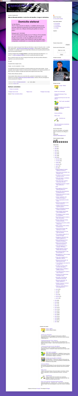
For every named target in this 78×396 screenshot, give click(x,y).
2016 (56, 305)
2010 (56, 316)
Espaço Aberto (20, 5)
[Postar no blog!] (31, 82)
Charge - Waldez (62, 85)
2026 (56, 146)
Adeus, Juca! (57, 115)
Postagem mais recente (13, 91)
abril (57, 292)
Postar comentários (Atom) (17, 93)
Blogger (48, 388)
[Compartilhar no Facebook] (33, 82)
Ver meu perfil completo (58, 18)
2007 (56, 321)
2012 (56, 312)
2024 (56, 150)
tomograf (38, 388)
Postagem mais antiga (45, 91)
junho (57, 289)
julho (57, 167)
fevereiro (57, 296)
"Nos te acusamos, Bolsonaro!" (61, 59)
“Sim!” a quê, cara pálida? (64, 101)
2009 (56, 318)
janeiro (57, 298)
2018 (56, 302)
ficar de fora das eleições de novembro (25, 48)
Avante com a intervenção (59, 91)
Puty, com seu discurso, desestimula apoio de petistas (52, 381)
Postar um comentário (14, 89)
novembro (58, 160)
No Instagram (57, 24)
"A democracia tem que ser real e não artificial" (50, 346)
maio (57, 291)
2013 (56, 311)
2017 (56, 303)
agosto (57, 166)
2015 (56, 307)
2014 (56, 309)
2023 (56, 152)
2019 (56, 300)
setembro (58, 164)
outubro (57, 162)
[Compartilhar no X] (32, 82)
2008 (56, 319)
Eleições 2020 (16, 83)
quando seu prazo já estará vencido (26, 77)
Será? (57, 186)
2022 (56, 153)
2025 (56, 148)
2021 (56, 155)
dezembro (58, 158)
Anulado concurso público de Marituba (53, 358)
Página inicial (29, 91)
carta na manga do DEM (18, 55)
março (57, 294)
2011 (56, 314)
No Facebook (57, 23)
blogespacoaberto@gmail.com (59, 135)
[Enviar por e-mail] (30, 82)
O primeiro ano (62, 118)
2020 (56, 157)
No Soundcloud (57, 26)
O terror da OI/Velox (58, 113)
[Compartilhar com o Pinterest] (34, 82)
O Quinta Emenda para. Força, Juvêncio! (49, 340)
